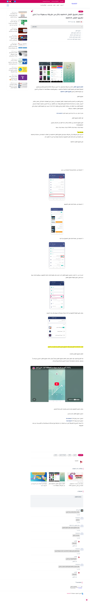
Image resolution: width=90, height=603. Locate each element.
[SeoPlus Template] (82, 593)
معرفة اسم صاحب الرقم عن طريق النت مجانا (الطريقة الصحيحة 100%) (12, 70)
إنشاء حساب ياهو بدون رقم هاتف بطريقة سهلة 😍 (13, 78)
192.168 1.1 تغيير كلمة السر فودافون (13, 30)
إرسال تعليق (78, 496)
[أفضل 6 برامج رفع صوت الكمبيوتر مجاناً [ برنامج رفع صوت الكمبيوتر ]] (22, 53)
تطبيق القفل (78, 30)
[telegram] (8, 1)
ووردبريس (49, 5)
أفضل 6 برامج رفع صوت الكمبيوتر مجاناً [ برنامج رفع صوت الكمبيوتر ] (13, 54)
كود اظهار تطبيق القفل (76, 32)
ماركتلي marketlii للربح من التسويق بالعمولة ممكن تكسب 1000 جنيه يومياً (13, 86)
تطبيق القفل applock (65, 91)
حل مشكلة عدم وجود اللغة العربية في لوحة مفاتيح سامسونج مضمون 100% (13, 15)
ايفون (58, 5)
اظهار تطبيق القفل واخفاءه (75, 37)
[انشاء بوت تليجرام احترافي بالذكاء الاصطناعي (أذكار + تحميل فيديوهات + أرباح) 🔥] (22, 38)
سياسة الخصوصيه (46, 1)
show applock (59, 113)
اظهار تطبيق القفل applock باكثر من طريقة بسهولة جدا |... (57, 484)
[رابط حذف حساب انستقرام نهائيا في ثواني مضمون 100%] (75, 476)
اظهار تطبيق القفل (78, 87)
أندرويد (61, 5)
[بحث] (8, 5)
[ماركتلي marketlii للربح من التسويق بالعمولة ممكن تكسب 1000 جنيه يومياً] (22, 85)
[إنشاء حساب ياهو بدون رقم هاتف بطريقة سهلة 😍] (22, 77)
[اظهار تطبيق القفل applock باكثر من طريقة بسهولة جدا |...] (57, 476)
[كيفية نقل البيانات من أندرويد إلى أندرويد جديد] (39, 476)
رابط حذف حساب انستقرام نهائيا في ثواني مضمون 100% (76, 484)
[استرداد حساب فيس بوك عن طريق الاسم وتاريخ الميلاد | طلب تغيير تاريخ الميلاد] (22, 61)
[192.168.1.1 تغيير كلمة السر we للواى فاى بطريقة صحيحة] (22, 45)
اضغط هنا (69, 418)
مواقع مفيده (43, 5)
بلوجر (54, 5)
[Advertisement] (57, 53)
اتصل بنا (61, 1)
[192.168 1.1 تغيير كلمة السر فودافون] (22, 30)
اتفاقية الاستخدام (55, 1)
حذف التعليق (74, 545)
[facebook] (15, 1)
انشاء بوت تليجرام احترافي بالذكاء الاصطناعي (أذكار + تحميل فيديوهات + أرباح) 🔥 (13, 38)
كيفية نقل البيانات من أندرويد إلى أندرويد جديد (39, 484)
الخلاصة (74, 4)
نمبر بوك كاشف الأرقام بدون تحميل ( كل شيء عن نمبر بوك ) (12, 23)
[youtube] (10, 1)
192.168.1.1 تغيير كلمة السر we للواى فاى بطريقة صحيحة (12, 46)
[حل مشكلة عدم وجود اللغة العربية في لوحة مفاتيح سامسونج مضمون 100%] (22, 14)
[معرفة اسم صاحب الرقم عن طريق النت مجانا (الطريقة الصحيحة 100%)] (22, 69)
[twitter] (12, 1)
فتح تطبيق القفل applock (75, 35)
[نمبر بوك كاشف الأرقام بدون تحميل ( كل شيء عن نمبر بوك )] (22, 22)
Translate (80, 588)
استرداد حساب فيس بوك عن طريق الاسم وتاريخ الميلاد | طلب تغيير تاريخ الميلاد (12, 62)
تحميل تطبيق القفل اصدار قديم (74, 39)
